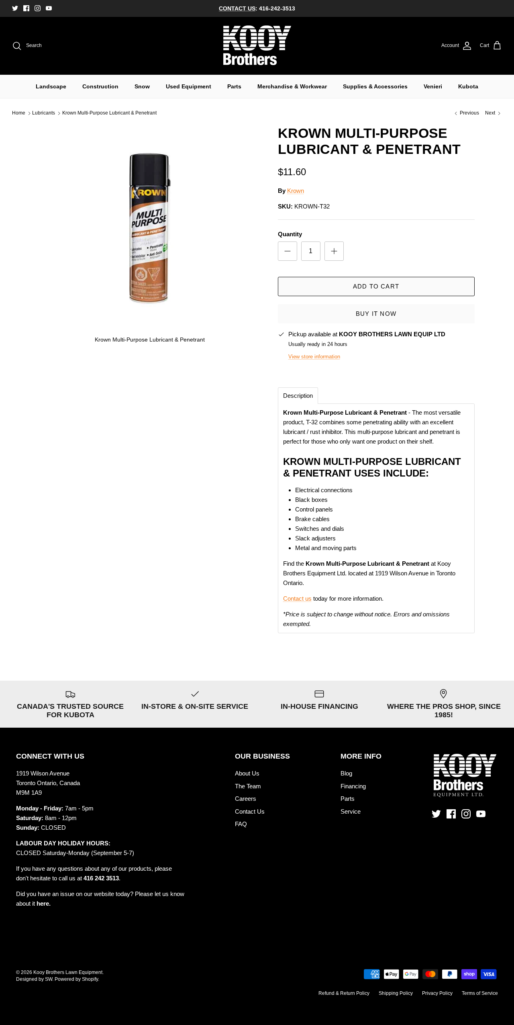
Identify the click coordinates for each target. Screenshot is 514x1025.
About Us (247, 773)
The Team (248, 786)
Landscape (51, 86)
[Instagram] (38, 8)
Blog (346, 773)
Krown (295, 190)
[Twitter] (15, 8)
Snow (142, 86)
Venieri (433, 86)
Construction (100, 86)
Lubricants (43, 113)
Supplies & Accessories (375, 86)
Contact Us (250, 811)
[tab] (298, 395)
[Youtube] (49, 8)
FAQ (241, 823)
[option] (150, 237)
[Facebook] (26, 8)
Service (351, 811)
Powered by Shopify (76, 979)
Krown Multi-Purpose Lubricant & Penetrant (109, 113)
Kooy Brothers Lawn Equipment (67, 972)
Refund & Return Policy (343, 993)
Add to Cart (376, 286)
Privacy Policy (437, 993)
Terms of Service (480, 993)
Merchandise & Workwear (292, 86)
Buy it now (376, 313)
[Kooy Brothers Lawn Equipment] (257, 46)
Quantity (290, 234)
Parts (234, 86)
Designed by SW (34, 979)
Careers (245, 798)
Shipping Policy (396, 993)
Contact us (297, 598)
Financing (353, 786)
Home (18, 113)
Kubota (468, 86)
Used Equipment (188, 86)
